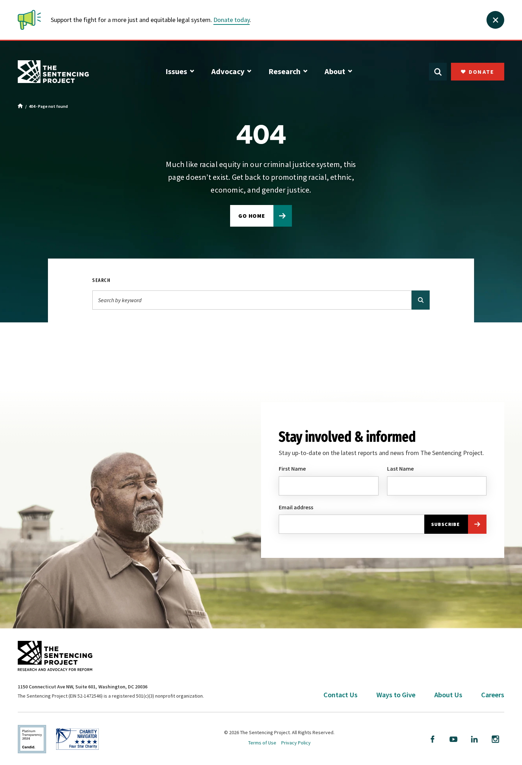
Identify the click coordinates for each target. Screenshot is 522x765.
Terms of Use (262, 742)
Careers (492, 694)
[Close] (495, 20)
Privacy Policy (296, 742)
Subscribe (445, 524)
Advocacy (227, 71)
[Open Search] (438, 72)
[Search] (421, 300)
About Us (448, 694)
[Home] (20, 106)
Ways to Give (395, 694)
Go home (252, 215)
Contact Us (340, 694)
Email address (296, 507)
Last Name (400, 468)
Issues (176, 71)
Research (284, 71)
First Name (292, 468)
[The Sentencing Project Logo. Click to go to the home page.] (53, 71)
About (335, 71)
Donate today (231, 20)
